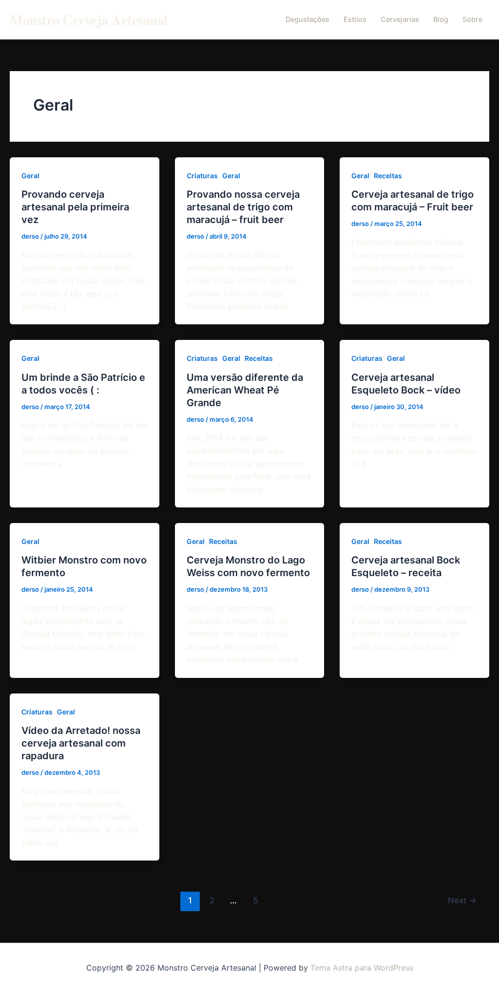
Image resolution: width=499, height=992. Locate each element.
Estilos (355, 19)
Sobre (472, 19)
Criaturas (202, 175)
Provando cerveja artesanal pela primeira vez (75, 206)
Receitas (388, 175)
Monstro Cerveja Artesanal (89, 19)
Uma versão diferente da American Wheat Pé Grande (245, 390)
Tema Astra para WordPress (361, 968)
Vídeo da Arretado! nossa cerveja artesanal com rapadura (80, 743)
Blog (440, 19)
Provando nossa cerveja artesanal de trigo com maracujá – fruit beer (243, 206)
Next (462, 900)
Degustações (307, 19)
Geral (30, 175)
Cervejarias (400, 19)
